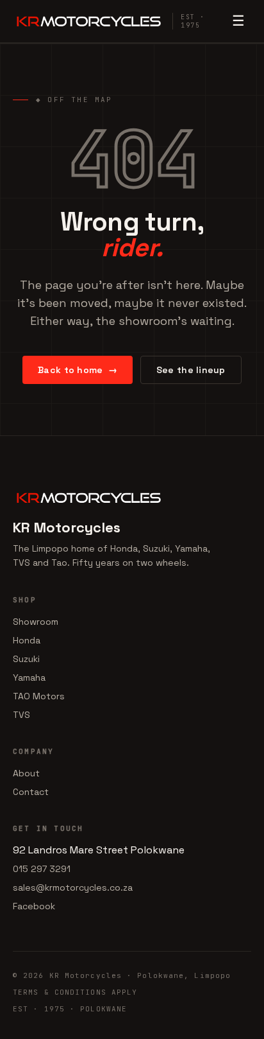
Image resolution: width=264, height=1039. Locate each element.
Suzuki (26, 659)
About (26, 773)
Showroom (35, 621)
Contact (31, 792)
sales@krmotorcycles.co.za (73, 887)
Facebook (34, 906)
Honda (26, 640)
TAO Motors (39, 696)
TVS (21, 714)
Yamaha (29, 677)
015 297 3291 (41, 869)
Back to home (77, 370)
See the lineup (191, 370)
